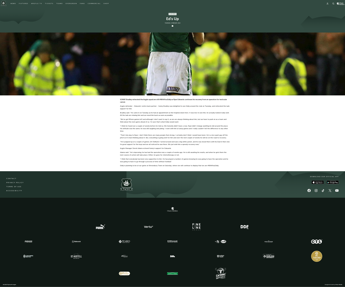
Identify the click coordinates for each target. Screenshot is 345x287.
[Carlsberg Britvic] (28, 256)
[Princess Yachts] (268, 241)
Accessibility (14, 191)
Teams (59, 3)
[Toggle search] (333, 3)
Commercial (94, 3)
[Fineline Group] (196, 226)
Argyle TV (36, 3)
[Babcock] (76, 241)
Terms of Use (13, 186)
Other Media (338, 284)
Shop (106, 3)
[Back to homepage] (3, 3)
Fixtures (23, 3)
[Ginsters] (220, 241)
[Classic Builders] (172, 209)
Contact (11, 178)
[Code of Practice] (316, 256)
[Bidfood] (124, 256)
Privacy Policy (15, 182)
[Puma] (100, 227)
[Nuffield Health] (220, 256)
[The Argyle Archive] (172, 273)
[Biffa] (172, 256)
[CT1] (316, 241)
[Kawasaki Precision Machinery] (172, 241)
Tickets (49, 3)
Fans (82, 3)
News (13, 3)
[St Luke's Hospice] (124, 241)
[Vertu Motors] (148, 227)
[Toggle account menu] (327, 3)
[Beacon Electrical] (28, 241)
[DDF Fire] (244, 227)
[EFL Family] (124, 273)
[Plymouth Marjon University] (268, 256)
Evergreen (71, 3)
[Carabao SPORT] (220, 273)
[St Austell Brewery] (76, 256)
